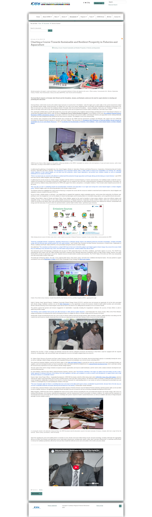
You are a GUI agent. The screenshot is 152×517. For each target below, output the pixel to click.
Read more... (36, 493)
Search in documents (35, 28)
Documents (46, 23)
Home (39, 23)
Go (49, 30)
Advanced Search (112, 4)
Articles (41, 489)
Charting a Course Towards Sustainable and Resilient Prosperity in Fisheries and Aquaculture (74, 43)
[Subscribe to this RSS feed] (122, 38)
